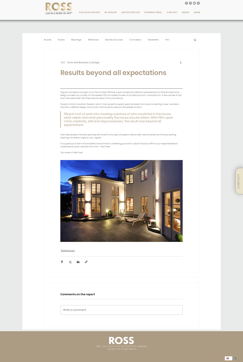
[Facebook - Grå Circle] (186, 3)
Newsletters (153, 39)
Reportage (76, 39)
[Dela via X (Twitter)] (70, 261)
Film (167, 39)
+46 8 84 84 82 (130, 346)
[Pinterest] (198, 3)
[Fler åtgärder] (181, 62)
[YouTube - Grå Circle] (194, 3)
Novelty (61, 39)
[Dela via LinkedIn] (78, 261)
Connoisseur (135, 39)
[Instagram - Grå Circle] (190, 3)
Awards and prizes (114, 39)
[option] (236, 358)
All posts (47, 39)
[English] (228, 358)
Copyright (111, 349)
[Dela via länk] (86, 261)
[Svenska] (236, 358)
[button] (89, 12)
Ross (118, 349)
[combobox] (228, 358)
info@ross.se (142, 346)
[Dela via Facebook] (61, 261)
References (93, 39)
